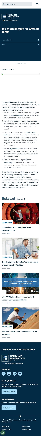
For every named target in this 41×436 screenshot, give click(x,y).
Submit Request (8, 408)
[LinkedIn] (9, 374)
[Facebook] (15, 374)
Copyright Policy (6, 429)
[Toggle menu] (37, 4)
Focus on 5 (14, 102)
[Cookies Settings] (2, 432)
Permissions (26, 427)
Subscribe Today (9, 391)
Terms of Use (6, 427)
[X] (4, 374)
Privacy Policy (26, 429)
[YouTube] (20, 374)
